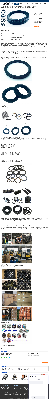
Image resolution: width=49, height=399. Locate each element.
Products (16, 3)
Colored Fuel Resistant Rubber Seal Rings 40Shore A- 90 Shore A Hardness (18, 390)
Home (13, 3)
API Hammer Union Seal (40, 369)
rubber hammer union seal (11, 348)
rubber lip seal (18, 348)
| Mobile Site (27, 396)
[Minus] (46, 376)
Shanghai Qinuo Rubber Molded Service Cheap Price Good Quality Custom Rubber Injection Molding (28, 390)
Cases (45, 3)
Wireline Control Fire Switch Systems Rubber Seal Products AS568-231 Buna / (17, 393)
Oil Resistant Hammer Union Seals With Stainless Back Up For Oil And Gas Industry (5, 381)
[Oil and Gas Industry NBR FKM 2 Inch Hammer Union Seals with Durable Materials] (24, 376)
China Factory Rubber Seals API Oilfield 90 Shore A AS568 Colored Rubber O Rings (17, 388)
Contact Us (37, 3)
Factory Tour (26, 3)
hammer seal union (5, 348)
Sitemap (24, 396)
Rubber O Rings (15, 385)
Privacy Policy (6, 398)
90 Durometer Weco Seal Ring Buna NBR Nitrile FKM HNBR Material (9, 369)
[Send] (46, 397)
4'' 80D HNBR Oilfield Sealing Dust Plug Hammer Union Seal (5, 390)
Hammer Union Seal (10, 6)
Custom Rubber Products (28, 385)
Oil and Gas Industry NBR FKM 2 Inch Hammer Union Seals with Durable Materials (24, 381)
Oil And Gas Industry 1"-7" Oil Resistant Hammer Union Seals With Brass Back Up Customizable (15, 381)
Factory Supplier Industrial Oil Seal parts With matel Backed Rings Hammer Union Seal (5, 388)
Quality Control (31, 3)
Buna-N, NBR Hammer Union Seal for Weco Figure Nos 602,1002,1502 (6, 395)
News (41, 3)
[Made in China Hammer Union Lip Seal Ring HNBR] (18, 18)
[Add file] (30, 397)
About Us (20, 3)
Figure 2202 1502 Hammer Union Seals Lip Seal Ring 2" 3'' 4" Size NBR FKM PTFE (6, 393)
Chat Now (46, 0)
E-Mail (21, 396)
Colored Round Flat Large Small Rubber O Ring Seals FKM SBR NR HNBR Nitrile (17, 395)
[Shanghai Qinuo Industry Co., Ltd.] (5, 4)
